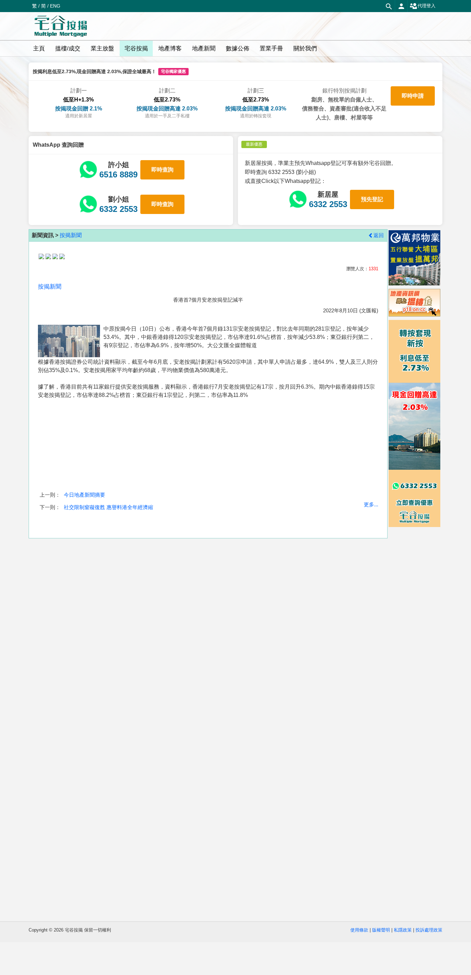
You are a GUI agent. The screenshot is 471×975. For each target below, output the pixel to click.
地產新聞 (204, 48)
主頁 (39, 48)
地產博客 (170, 48)
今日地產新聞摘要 (84, 495)
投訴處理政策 (428, 930)
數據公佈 (237, 48)
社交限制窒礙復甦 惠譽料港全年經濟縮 (108, 507)
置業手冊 (271, 48)
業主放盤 (102, 48)
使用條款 (359, 930)
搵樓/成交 (67, 48)
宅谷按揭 (136, 48)
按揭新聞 (71, 235)
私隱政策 (403, 930)
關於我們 (305, 48)
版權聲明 (381, 930)
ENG (55, 6)
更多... (371, 504)
